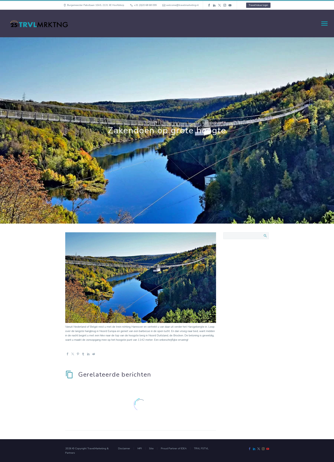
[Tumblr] (83, 354)
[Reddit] (93, 354)
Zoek (265, 235)
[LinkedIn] (214, 5)
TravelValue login (258, 5)
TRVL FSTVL (201, 448)
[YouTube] (230, 5)
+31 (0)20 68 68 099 (145, 5)
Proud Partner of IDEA (174, 448)
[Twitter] (219, 5)
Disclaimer (124, 448)
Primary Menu (324, 23)
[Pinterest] (78, 354)
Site (151, 448)
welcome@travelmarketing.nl (182, 5)
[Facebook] (209, 5)
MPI (139, 448)
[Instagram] (224, 5)
